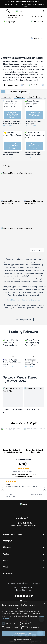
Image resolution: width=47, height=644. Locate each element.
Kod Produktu (34, 97)
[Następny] (44, 489)
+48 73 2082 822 (23, 523)
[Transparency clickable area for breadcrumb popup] (15, 16)
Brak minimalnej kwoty (11, 4)
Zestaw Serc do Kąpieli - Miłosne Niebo (35, 451)
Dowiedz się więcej (11, 85)
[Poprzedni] (2, 489)
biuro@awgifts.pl (23, 518)
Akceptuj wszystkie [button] (23, 633)
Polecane (19, 97)
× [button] (44, 604)
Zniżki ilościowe (23, 6)
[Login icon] (43, 11)
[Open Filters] (3, 91)
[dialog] (23, 622)
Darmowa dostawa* (26, 4)
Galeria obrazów (37, 250)
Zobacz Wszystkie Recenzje (23, 477)
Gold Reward (38, 4)
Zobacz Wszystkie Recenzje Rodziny (22, 474)
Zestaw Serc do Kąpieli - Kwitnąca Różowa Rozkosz (12, 451)
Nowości (6, 97)
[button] (23, 639)
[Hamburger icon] (3, 11)
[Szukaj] (8, 11)
